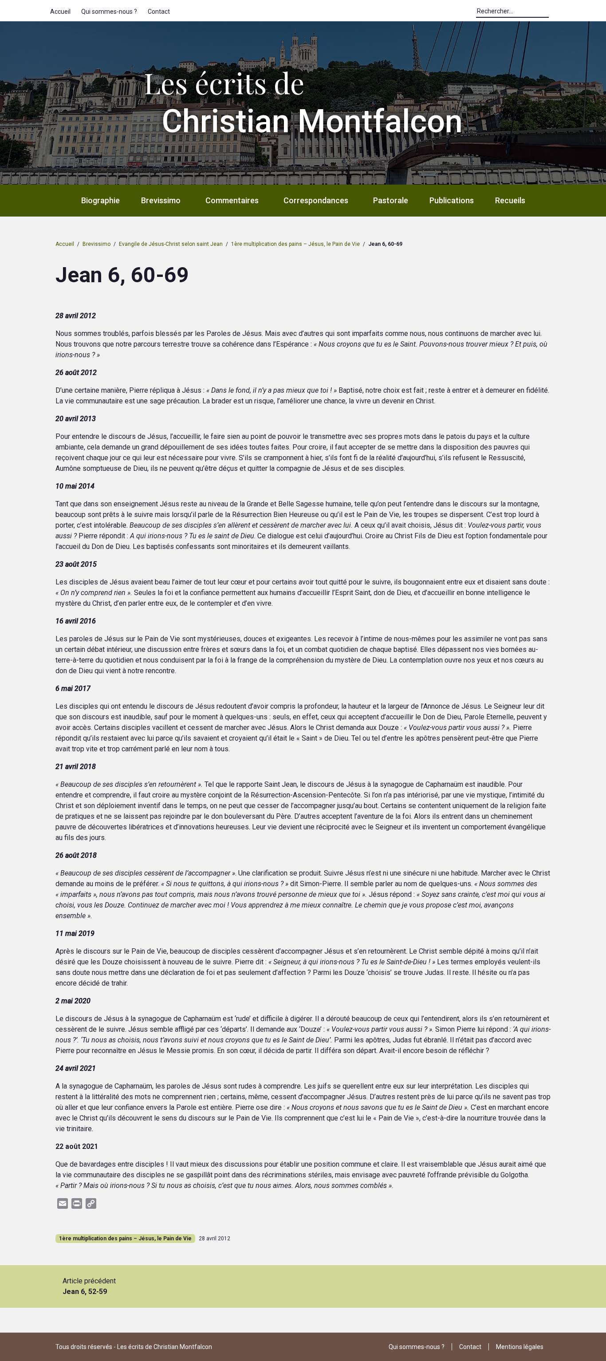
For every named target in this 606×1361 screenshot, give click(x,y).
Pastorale (390, 200)
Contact (159, 11)
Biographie (100, 200)
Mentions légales (519, 1346)
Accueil (60, 11)
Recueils (510, 200)
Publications (451, 200)
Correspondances (315, 200)
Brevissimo (161, 200)
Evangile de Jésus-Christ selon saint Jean (171, 244)
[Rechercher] (553, 13)
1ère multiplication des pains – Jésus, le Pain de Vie (295, 244)
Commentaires (232, 200)
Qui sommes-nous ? (109, 11)
